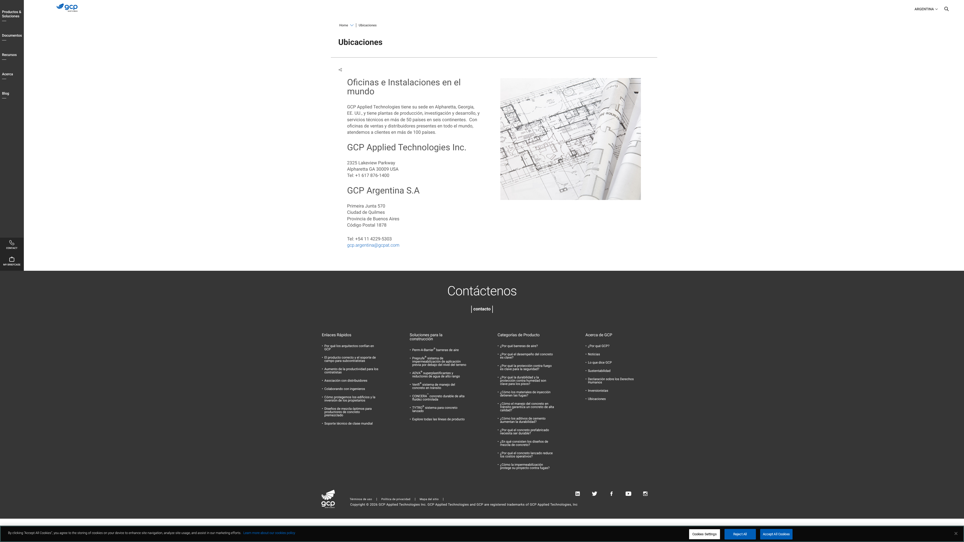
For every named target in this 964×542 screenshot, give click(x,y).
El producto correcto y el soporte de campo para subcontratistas (350, 359)
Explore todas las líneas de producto (438, 419)
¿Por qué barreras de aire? (519, 346)
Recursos (9, 55)
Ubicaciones (597, 399)
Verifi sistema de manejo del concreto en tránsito (433, 386)
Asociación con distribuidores (345, 380)
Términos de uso (361, 499)
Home (343, 25)
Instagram (645, 494)
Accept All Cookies (776, 534)
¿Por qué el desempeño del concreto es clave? (526, 356)
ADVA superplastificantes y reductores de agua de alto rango (436, 375)
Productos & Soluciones (11, 14)
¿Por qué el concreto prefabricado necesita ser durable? (524, 432)
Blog (5, 94)
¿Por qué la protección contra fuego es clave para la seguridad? (526, 367)
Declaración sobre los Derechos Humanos (611, 381)
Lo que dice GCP (600, 362)
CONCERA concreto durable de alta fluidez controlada (438, 398)
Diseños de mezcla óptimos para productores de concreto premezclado (348, 412)
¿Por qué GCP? (599, 346)
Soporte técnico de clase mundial (348, 423)
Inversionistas (598, 390)
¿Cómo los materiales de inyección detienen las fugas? (525, 394)
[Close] (955, 533)
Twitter (594, 494)
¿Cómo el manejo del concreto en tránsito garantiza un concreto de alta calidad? (527, 407)
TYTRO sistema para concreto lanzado (434, 409)
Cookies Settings (704, 534)
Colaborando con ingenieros (344, 389)
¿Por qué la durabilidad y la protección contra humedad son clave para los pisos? (523, 381)
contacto (482, 309)
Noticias (594, 354)
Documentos (12, 36)
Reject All (740, 534)
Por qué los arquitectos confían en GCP (349, 348)
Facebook (611, 494)
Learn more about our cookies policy (269, 533)
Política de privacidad (395, 499)
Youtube (628, 494)
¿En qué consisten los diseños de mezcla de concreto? (524, 443)
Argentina (924, 9)
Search (946, 10)
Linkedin (577, 494)
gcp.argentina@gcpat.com (373, 245)
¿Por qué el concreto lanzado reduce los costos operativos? (526, 455)
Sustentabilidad (599, 371)
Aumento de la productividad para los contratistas (351, 371)
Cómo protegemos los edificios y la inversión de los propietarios (349, 399)
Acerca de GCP (598, 335)
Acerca (7, 74)
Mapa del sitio (429, 499)
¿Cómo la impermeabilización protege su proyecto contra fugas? (525, 466)
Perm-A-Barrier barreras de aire (435, 350)
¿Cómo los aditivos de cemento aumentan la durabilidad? (523, 420)
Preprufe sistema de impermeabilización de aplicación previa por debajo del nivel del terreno (439, 362)
